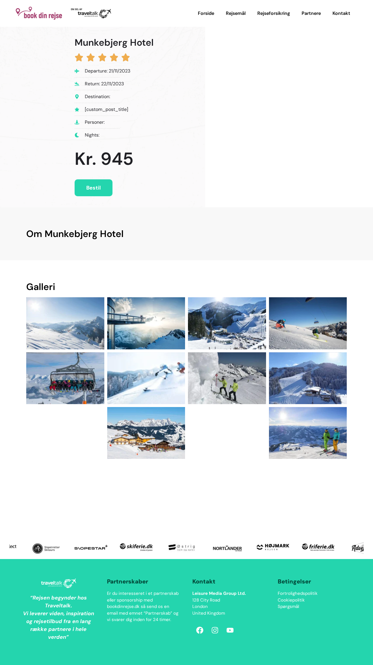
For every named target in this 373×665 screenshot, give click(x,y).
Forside (206, 13)
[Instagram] (214, 630)
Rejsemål (236, 13)
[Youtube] (230, 630)
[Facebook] (199, 630)
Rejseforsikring (273, 13)
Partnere (311, 13)
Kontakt (341, 13)
